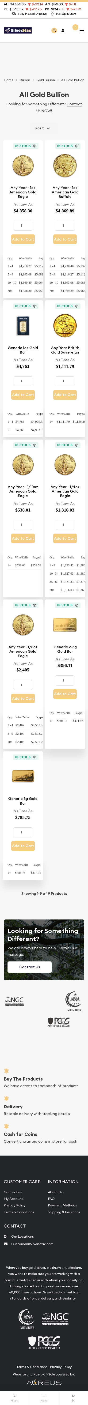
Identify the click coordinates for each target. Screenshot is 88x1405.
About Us (55, 1192)
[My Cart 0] (72, 30)
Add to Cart (23, 239)
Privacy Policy (15, 1205)
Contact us (13, 1192)
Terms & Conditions (19, 1212)
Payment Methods (62, 1205)
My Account (13, 1199)
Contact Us (29, 966)
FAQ (51, 1199)
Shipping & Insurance (64, 1212)
